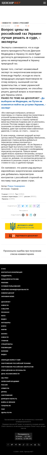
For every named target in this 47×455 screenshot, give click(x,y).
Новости (6, 23)
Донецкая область (9, 399)
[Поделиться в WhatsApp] (30, 206)
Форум (4, 329)
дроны (4, 392)
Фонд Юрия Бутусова (10, 279)
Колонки (4, 351)
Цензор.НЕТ (5, 302)
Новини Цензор (7, 293)
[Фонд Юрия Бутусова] (23, 226)
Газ (19, 194)
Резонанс (5, 312)
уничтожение (7, 395)
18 (28, 26)
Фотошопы (5, 323)
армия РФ (5, 388)
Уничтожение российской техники (16, 363)
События (5, 309)
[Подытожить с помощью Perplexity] (30, 215)
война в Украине (8, 402)
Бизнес (4, 334)
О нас (3, 269)
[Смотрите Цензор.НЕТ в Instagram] (27, 444)
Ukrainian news (7, 296)
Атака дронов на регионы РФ (13, 370)
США (3, 409)
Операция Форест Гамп (10, 360)
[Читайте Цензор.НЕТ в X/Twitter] (11, 444)
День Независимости (10, 374)
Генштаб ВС (6, 406)
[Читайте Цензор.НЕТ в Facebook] (8, 444)
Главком (14, 189)
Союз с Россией (21, 23)
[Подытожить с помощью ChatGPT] (23, 215)
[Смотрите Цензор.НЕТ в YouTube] (19, 444)
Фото (3, 316)
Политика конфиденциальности (15, 289)
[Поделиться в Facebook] (18, 206)
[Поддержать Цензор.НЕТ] (23, 236)
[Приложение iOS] (35, 444)
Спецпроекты (7, 344)
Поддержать (6, 276)
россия (30, 196)
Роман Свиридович (16, 186)
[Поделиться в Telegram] (26, 206)
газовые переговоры (12, 196)
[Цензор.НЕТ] (11, 3)
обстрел (4, 378)
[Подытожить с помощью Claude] (27, 215)
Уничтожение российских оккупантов (17, 367)
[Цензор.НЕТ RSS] (38, 444)
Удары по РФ (6, 412)
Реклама (4, 283)
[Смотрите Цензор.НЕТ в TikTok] (23, 444)
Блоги (3, 326)
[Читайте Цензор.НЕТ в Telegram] (15, 444)
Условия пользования (10, 286)
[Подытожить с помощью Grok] (34, 215)
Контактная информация (11, 272)
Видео (4, 319)
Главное (4, 341)
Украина (8, 199)
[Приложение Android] (31, 444)
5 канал (8, 194)
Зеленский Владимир (10, 381)
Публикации (6, 347)
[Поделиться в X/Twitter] (22, 206)
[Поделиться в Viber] (34, 206)
